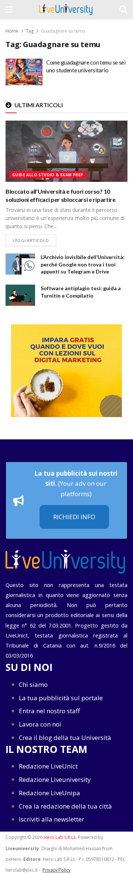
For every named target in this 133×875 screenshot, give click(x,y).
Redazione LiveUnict (48, 766)
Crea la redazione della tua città (65, 806)
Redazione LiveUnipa (49, 793)
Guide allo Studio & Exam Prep (47, 174)
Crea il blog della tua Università (65, 737)
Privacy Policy (56, 870)
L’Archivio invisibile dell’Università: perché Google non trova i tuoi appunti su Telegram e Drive (83, 264)
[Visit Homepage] (65, 9)
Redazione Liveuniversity (55, 779)
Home (12, 31)
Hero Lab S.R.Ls (60, 837)
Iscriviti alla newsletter (51, 819)
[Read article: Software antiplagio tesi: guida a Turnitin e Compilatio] (20, 295)
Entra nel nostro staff (49, 711)
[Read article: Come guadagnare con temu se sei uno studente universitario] (24, 72)
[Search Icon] (123, 9)
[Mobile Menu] (9, 9)
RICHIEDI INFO (74, 516)
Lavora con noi (40, 724)
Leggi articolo (34, 240)
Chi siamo (33, 684)
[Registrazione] (66, 370)
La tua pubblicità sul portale (61, 698)
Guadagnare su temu (63, 31)
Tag (30, 31)
